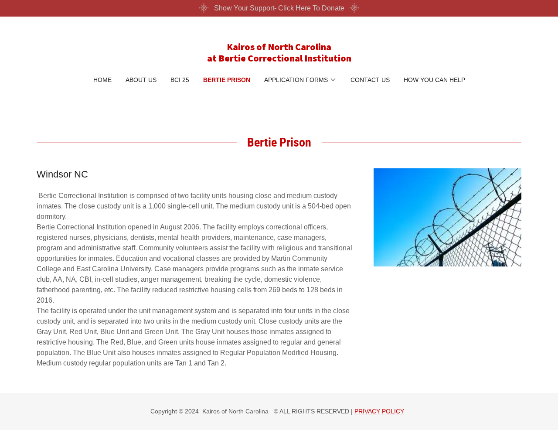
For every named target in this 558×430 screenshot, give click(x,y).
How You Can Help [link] (434, 79)
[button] (300, 80)
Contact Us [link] (370, 79)
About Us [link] (141, 79)
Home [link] (102, 79)
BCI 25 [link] (179, 79)
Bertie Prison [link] (226, 79)
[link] (279, 59)
